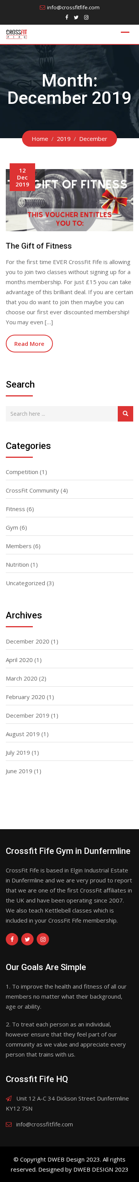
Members (19, 546)
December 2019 (27, 715)
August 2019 (23, 734)
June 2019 (19, 771)
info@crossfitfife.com (73, 7)
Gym (12, 527)
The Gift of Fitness (39, 246)
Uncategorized (25, 583)
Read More (29, 343)
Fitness (15, 509)
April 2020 (19, 660)
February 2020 (25, 697)
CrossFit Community (32, 490)
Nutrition (17, 564)
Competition (22, 472)
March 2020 (21, 678)
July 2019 (18, 752)
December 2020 (27, 641)
